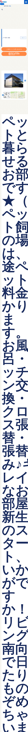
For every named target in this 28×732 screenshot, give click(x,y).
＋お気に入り (23, 37)
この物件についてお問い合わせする (14, 49)
